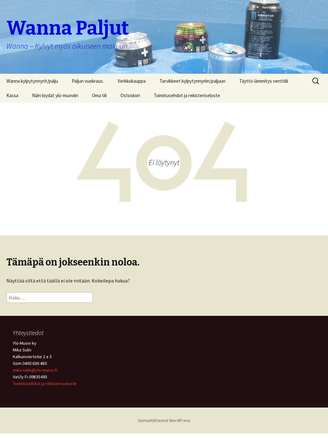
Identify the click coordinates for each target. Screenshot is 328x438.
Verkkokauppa (132, 81)
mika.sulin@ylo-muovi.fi (35, 370)
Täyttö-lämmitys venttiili (263, 81)
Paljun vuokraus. (88, 81)
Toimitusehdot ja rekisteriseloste (187, 95)
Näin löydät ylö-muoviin (55, 95)
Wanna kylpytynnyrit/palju (32, 81)
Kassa (12, 95)
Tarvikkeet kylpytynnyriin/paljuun (193, 81)
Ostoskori (130, 95)
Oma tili (99, 95)
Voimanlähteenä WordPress (164, 420)
